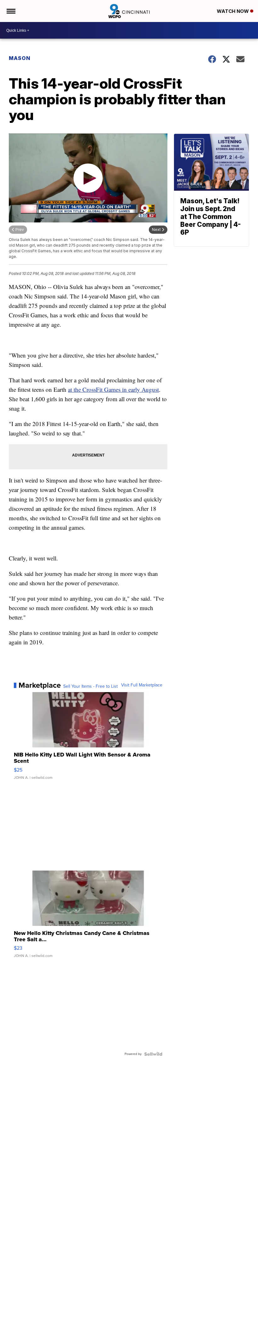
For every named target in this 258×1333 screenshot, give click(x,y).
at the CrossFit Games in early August (113, 389)
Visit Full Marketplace (141, 685)
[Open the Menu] (10, 11)
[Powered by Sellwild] (153, 1054)
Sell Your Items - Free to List (90, 686)
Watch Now (233, 11)
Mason (20, 58)
